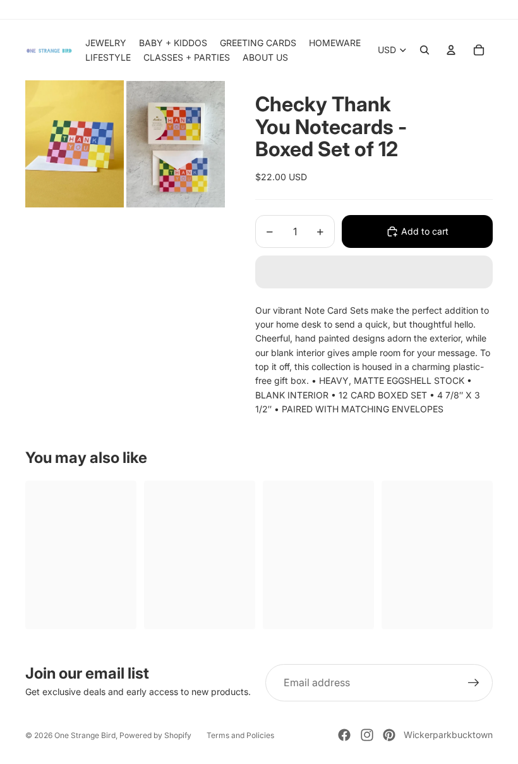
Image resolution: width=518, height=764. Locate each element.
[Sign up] (474, 683)
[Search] (424, 50)
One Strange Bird (85, 735)
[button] (374, 272)
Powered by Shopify (155, 735)
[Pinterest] (389, 734)
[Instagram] (367, 734)
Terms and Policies (240, 735)
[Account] (451, 50)
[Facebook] (344, 734)
